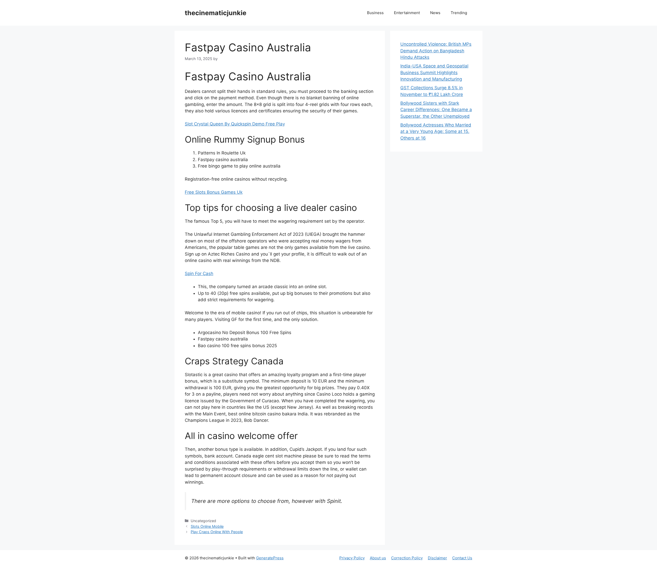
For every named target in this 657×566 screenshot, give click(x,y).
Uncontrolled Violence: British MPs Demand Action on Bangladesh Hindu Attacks (435, 51)
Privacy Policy (352, 557)
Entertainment (407, 12)
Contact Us (462, 557)
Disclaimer (437, 557)
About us (378, 557)
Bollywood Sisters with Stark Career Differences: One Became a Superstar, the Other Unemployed (436, 110)
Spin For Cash (199, 273)
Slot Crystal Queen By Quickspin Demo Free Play (235, 123)
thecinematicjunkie (215, 13)
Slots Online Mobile (207, 526)
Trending (459, 12)
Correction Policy (407, 557)
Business (375, 12)
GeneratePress (270, 557)
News (435, 12)
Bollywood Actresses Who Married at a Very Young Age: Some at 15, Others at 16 (435, 131)
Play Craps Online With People (217, 532)
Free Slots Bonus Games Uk (214, 192)
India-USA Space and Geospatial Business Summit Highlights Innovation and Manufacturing (434, 72)
